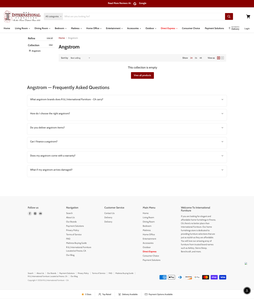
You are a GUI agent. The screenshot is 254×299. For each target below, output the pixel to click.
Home (7, 28)
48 (200, 58)
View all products (142, 75)
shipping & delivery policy (180, 134)
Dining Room (42, 28)
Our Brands (71, 221)
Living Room (21, 28)
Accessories (133, 28)
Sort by (64, 58)
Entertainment (113, 28)
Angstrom (36, 51)
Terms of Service (74, 234)
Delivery (108, 217)
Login (247, 28)
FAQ (68, 238)
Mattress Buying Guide (76, 243)
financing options (52, 148)
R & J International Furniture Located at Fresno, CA (47, 276)
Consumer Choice (191, 28)
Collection (33, 45)
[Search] (229, 16)
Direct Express (168, 28)
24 (191, 58)
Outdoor (150, 28)
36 (196, 58)
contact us (215, 134)
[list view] (222, 57)
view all (50, 38)
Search (69, 213)
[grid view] (218, 57)
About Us (70, 217)
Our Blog (70, 255)
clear (51, 45)
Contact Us (109, 213)
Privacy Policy (72, 230)
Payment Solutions (214, 28)
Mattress (75, 28)
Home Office (93, 28)
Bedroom (60, 28)
